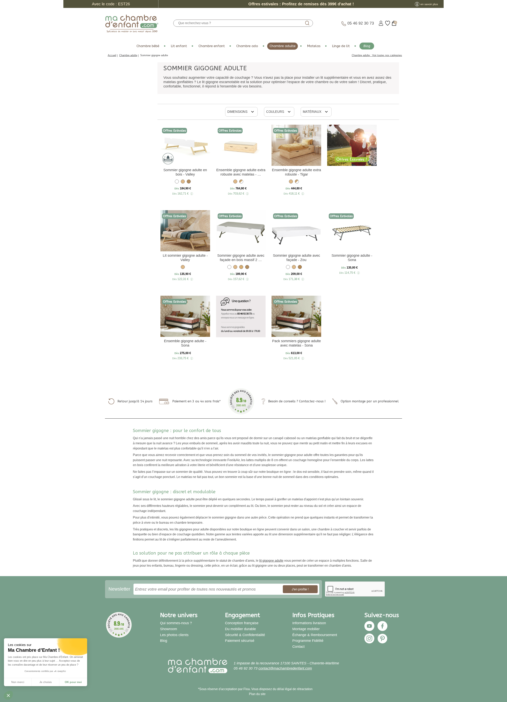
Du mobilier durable (240, 629)
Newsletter (119, 589)
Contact (298, 647)
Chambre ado (247, 46)
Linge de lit (341, 46)
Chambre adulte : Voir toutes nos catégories (377, 55)
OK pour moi (73, 682)
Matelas (313, 46)
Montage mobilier (306, 629)
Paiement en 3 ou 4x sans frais (195, 401)
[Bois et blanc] (241, 182)
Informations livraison (309, 623)
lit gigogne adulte (271, 560)
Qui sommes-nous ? (176, 623)
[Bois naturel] (183, 182)
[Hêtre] (241, 267)
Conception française (241, 623)
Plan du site (257, 694)
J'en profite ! (300, 589)
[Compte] (381, 23)
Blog (366, 46)
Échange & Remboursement (314, 635)
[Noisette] (189, 182)
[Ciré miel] (300, 267)
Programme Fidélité (307, 641)
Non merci (17, 682)
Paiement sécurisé (239, 641)
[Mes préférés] (387, 23)
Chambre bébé (147, 46)
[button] (8, 695)
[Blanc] (177, 182)
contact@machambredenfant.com (285, 668)
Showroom (168, 629)
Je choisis (45, 682)
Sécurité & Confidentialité (245, 635)
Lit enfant (179, 46)
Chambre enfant (211, 46)
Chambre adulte (282, 46)
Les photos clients (174, 635)
